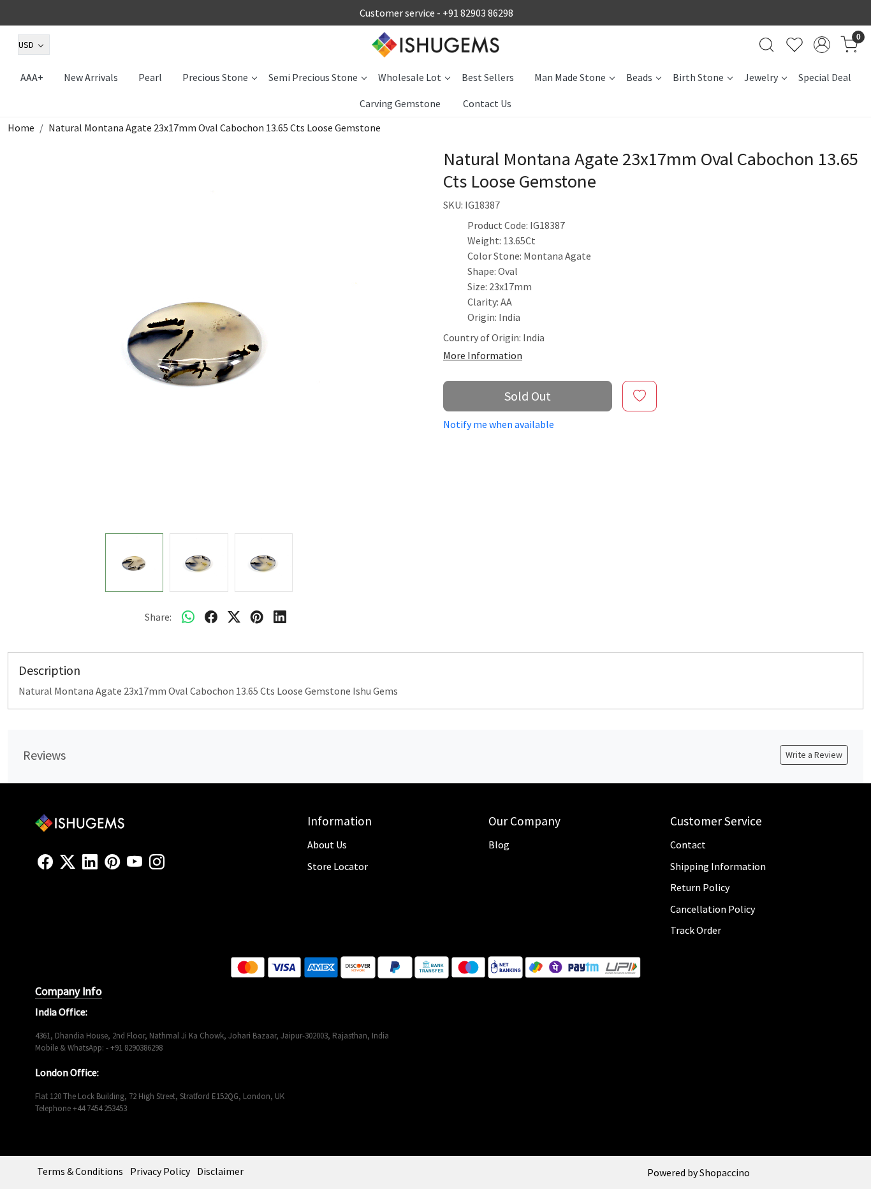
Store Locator (337, 866)
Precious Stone (215, 77)
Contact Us (487, 103)
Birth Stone (698, 77)
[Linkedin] (90, 862)
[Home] (435, 44)
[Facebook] (45, 862)
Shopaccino (724, 1172)
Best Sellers (488, 77)
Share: (158, 616)
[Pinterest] (112, 862)
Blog (498, 844)
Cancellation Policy (712, 909)
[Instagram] (157, 862)
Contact (688, 844)
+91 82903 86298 (478, 12)
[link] (766, 45)
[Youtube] (134, 862)
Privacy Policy (160, 1171)
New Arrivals (91, 77)
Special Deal (824, 77)
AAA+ (31, 77)
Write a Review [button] (814, 754)
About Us (327, 844)
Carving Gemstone (400, 103)
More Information (482, 355)
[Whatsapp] (188, 616)
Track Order (695, 930)
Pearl (150, 77)
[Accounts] (822, 44)
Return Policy (699, 887)
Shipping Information (718, 866)
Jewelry (761, 77)
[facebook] (211, 616)
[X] (67, 862)
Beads (639, 77)
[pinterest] (256, 616)
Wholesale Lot (409, 77)
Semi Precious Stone (313, 77)
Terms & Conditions (80, 1171)
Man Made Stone (570, 77)
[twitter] (234, 616)
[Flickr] (171, 867)
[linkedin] (279, 616)
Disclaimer (220, 1171)
